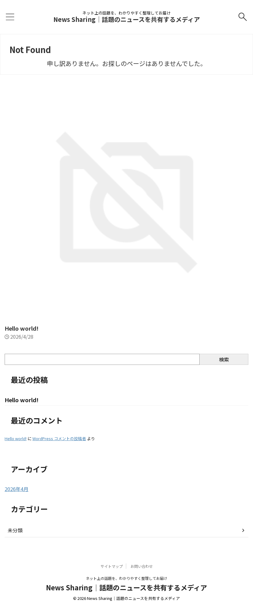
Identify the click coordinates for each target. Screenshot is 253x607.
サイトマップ (112, 566)
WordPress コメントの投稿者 (59, 438)
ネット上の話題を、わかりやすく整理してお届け (126, 578)
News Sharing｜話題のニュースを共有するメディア (126, 19)
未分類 (15, 530)
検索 (224, 359)
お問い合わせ (142, 566)
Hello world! (22, 328)
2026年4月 (16, 489)
